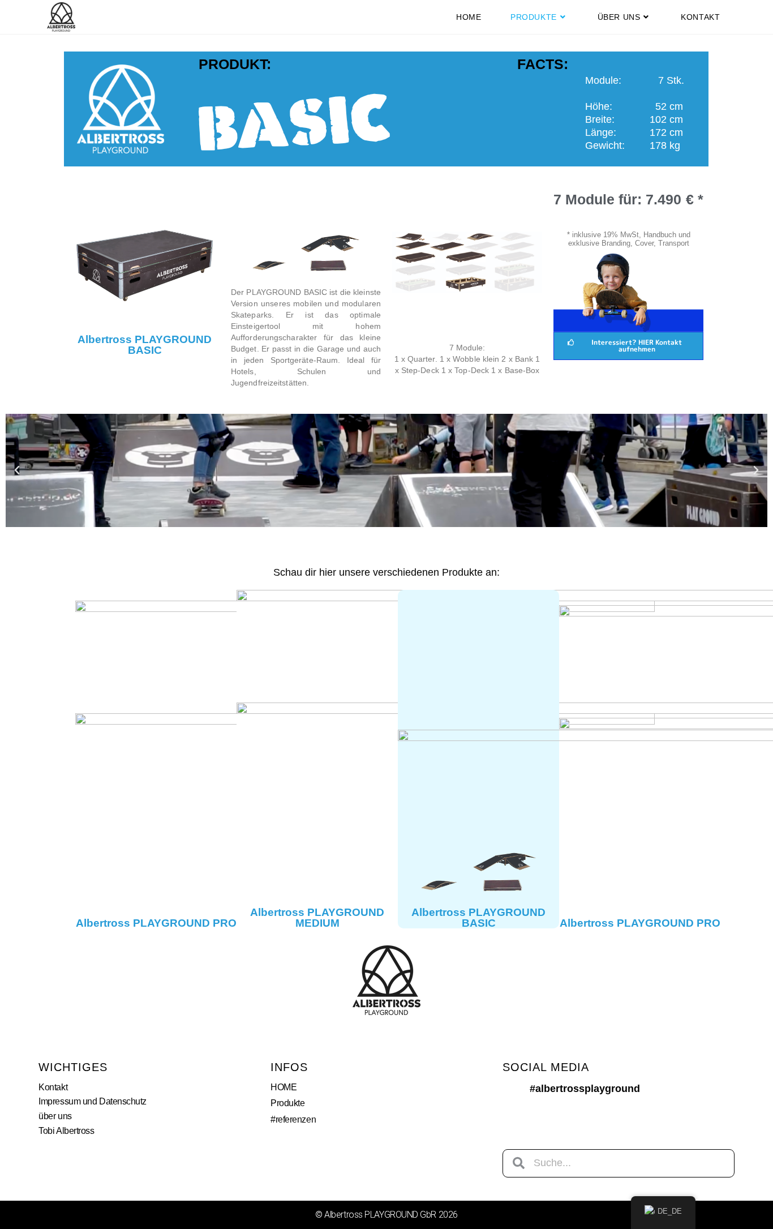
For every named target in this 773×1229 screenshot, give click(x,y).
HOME (283, 1087)
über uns (54, 1116)
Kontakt (52, 1087)
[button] (17, 470)
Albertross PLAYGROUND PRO (156, 923)
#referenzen (293, 1119)
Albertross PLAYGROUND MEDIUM (317, 917)
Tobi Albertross (66, 1131)
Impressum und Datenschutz (92, 1101)
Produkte (287, 1103)
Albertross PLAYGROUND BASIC (145, 344)
